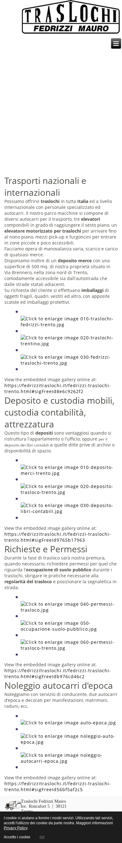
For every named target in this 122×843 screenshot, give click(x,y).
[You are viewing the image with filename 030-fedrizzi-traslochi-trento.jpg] (69, 363)
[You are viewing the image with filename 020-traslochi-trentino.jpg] (69, 344)
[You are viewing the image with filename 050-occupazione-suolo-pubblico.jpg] (69, 629)
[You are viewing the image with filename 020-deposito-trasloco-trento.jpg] (69, 492)
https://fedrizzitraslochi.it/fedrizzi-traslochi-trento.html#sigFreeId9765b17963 (57, 537)
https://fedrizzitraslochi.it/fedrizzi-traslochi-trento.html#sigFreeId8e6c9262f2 (57, 388)
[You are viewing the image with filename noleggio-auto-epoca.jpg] (69, 742)
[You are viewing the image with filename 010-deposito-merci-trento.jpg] (69, 473)
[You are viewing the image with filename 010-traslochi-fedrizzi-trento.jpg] (69, 325)
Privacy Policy (15, 828)
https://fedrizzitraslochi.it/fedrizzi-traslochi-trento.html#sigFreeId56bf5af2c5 (57, 786)
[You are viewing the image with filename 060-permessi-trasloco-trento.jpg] (69, 648)
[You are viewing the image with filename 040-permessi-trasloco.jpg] (69, 610)
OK (41, 837)
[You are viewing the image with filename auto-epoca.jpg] (68, 723)
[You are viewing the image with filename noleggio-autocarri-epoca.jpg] (69, 761)
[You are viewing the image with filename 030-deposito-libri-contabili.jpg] (69, 511)
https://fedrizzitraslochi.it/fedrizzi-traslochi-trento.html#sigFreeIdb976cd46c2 (57, 673)
